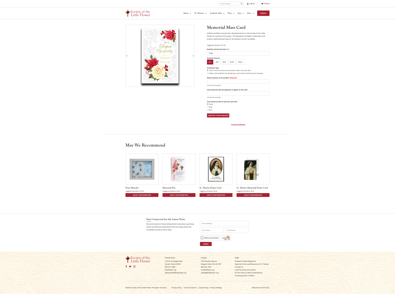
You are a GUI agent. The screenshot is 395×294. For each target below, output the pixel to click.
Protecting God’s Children (244, 275)
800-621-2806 (170, 267)
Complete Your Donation (218, 115)
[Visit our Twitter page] (130, 266)
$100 (232, 62)
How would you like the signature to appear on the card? (227, 90)
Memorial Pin (169, 187)
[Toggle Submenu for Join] (243, 13)
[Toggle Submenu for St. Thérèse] (205, 13)
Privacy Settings (216, 287)
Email (210, 107)
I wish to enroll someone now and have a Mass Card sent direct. (230, 70)
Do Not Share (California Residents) (248, 273)
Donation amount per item (218, 49)
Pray (230, 13)
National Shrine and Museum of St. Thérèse (252, 264)
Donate (263, 13)
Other (240, 62)
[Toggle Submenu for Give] (253, 13)
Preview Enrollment (238, 125)
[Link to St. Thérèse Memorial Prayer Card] (253, 169)
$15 (210, 62)
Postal (211, 104)
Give (249, 13)
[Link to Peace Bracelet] (142, 169)
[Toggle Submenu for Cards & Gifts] (223, 13)
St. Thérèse (199, 13)
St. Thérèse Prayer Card (210, 187)
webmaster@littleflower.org (175, 273)
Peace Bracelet (132, 187)
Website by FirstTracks (261, 287)
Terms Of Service (190, 287)
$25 (217, 62)
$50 (224, 62)
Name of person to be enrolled (222, 78)
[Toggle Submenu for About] (190, 13)
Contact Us (239, 267)
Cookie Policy (203, 287)
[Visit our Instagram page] (134, 266)
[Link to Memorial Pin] (179, 169)
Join (239, 13)
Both (210, 110)
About (186, 13)
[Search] (241, 4)
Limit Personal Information (245, 270)
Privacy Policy (176, 287)
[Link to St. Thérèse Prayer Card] (216, 169)
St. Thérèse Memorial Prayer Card (252, 187)
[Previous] (127, 56)
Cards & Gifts (216, 13)
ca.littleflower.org (207, 270)
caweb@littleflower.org (210, 273)
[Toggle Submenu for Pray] (233, 13)
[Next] (193, 56)
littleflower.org (170, 270)
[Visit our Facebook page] (126, 266)
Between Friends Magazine (245, 261)
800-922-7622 (206, 267)
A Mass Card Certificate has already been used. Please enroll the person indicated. (236, 73)
